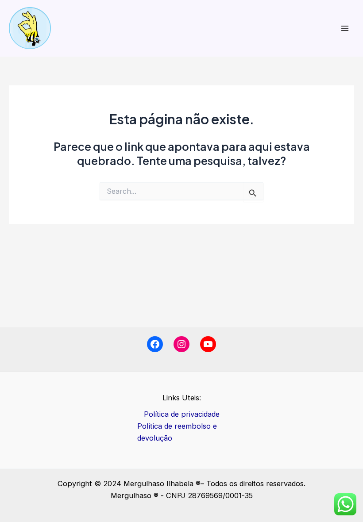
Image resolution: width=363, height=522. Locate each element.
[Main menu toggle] (344, 28)
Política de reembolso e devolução (177, 432)
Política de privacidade (182, 414)
